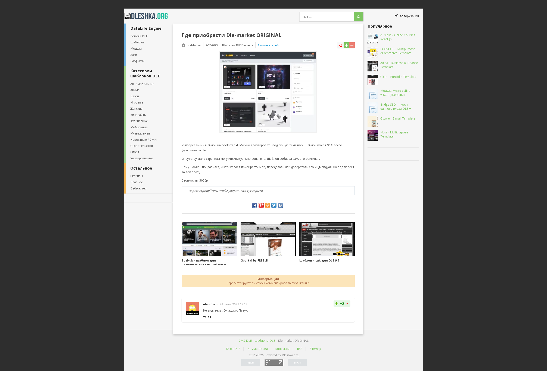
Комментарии (258, 349)
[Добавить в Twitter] (273, 205)
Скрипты (136, 176)
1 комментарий (268, 45)
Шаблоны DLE (264, 340)
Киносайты (138, 115)
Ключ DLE (233, 349)
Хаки (133, 55)
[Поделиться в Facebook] (254, 205)
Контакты (282, 349)
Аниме (135, 90)
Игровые (136, 102)
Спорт (134, 152)
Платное (136, 182)
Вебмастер (138, 188)
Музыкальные (140, 133)
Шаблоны (137, 42)
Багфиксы (137, 61)
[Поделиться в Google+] (261, 205)
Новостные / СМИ (143, 139)
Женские (136, 108)
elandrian (210, 304)
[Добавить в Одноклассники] (267, 205)
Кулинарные (139, 121)
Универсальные (141, 158)
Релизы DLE (139, 36)
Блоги (134, 96)
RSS (299, 349)
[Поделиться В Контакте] (280, 205)
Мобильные (139, 127)
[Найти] (358, 16)
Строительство (141, 146)
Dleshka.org (148, 16)
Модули (136, 48)
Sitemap (315, 349)
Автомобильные (142, 84)
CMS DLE (245, 340)
